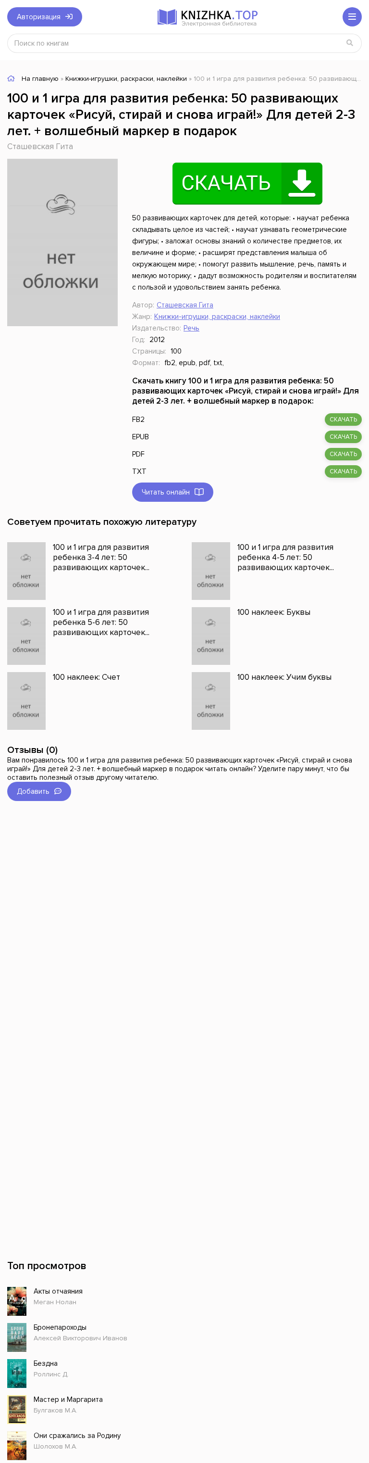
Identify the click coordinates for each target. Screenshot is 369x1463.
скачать (343, 419)
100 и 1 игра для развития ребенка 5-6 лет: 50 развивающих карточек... (101, 622)
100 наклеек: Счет (86, 677)
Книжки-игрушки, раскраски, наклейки (217, 316)
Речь (191, 328)
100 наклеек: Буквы (273, 612)
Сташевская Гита (40, 146)
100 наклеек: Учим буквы (284, 677)
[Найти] (350, 43)
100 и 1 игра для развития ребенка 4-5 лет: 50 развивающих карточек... (285, 557)
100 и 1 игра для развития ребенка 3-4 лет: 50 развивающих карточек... (101, 557)
